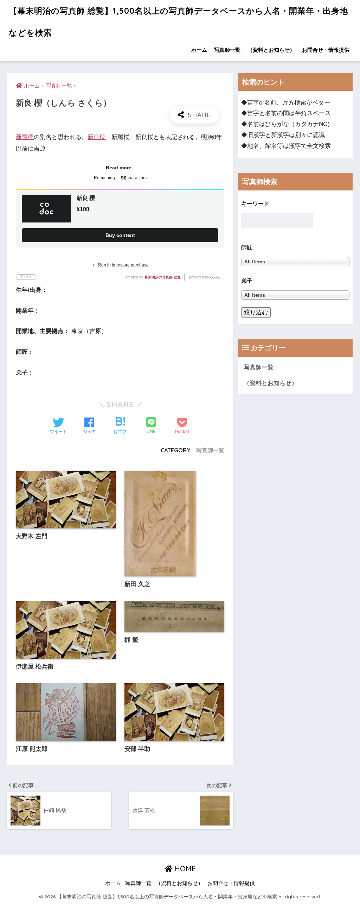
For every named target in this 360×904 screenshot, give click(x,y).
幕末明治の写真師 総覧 (162, 277)
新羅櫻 (25, 137)
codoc (215, 277)
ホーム (199, 50)
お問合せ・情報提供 (325, 50)
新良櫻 (96, 137)
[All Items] (295, 294)
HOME (184, 868)
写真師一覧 (227, 50)
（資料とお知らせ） (271, 50)
